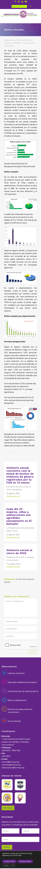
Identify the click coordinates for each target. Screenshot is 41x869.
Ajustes (6, 865)
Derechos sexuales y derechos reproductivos (20, 710)
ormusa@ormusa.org (10, 762)
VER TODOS (8, 808)
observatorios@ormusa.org (13, 767)
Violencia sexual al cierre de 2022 (19, 552)
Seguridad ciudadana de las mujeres (22, 682)
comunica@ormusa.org (11, 765)
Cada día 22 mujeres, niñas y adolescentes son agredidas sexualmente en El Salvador (19, 516)
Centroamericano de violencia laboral (23, 691)
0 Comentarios (29, 43)
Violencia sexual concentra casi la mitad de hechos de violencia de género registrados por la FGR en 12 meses (20, 475)
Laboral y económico (16, 673)
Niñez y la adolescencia (17, 700)
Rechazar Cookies (25, 861)
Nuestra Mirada (14, 721)
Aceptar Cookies (9, 861)
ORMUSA (17, 43)
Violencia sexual (13, 496)
